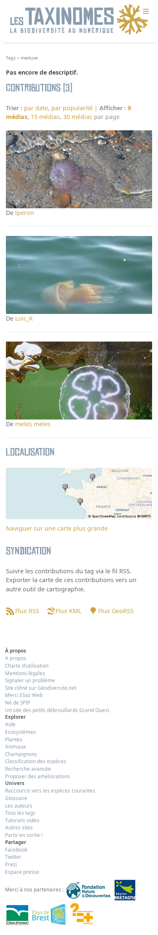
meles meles (33, 424)
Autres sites (19, 827)
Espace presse (22, 871)
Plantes (13, 739)
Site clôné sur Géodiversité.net (40, 687)
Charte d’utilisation (26, 665)
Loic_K (24, 318)
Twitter (13, 856)
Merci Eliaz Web (24, 695)
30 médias (77, 117)
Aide (10, 724)
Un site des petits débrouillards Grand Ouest (57, 710)
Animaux (15, 746)
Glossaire (16, 798)
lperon (24, 213)
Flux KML (68, 611)
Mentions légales (25, 673)
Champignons (21, 754)
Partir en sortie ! (24, 834)
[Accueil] (79, 19)
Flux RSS (27, 611)
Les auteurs (18, 805)
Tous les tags (20, 812)
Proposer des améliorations (37, 776)
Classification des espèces (35, 761)
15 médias (45, 117)
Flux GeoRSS (115, 611)
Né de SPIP (17, 702)
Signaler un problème (30, 680)
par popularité (72, 108)
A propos (15, 658)
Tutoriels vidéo (22, 820)
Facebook (16, 849)
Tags (11, 58)
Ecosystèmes (20, 731)
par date (36, 108)
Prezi (11, 864)
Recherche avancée (28, 768)
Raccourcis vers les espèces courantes (50, 790)
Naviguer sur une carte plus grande (57, 528)
